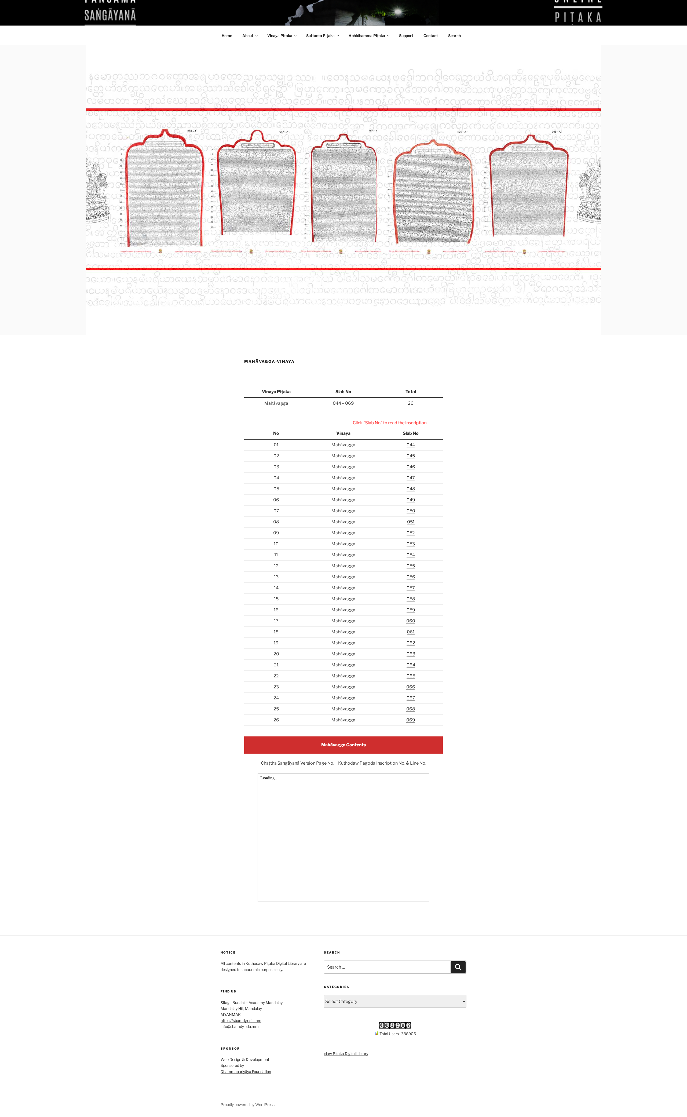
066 (410, 686)
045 (411, 455)
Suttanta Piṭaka (320, 35)
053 (411, 543)
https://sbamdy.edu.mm (241, 1020)
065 (411, 675)
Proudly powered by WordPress (248, 1104)
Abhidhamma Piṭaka (367, 35)
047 (411, 477)
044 (411, 444)
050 (411, 510)
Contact (430, 35)
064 (411, 664)
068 (410, 708)
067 (411, 697)
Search (454, 35)
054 (411, 554)
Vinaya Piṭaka (279, 35)
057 (411, 587)
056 (411, 576)
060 (410, 620)
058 (411, 598)
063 (411, 653)
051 (411, 521)
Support (406, 35)
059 (411, 609)
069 (410, 719)
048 (411, 488)
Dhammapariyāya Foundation (246, 1071)
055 (411, 565)
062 (411, 642)
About (247, 35)
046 (411, 466)
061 (411, 631)
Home (227, 35)
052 (411, 532)
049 (411, 499)
